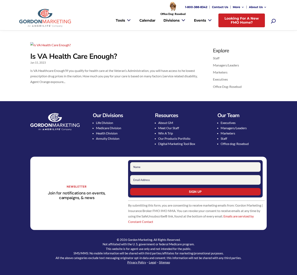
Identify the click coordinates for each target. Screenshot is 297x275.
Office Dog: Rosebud (227, 86)
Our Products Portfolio (174, 138)
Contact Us (220, 7)
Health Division (107, 133)
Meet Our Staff (168, 128)
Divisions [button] (171, 20)
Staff (216, 58)
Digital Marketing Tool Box (176, 144)
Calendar (147, 20)
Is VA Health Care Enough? (73, 56)
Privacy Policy (136, 262)
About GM (165, 123)
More (236, 7)
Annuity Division (107, 138)
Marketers (220, 72)
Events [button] (200, 20)
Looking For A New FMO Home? (241, 20)
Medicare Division (108, 128)
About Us (256, 7)
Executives (220, 79)
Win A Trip (165, 133)
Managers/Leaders (226, 65)
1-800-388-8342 (196, 7)
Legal (152, 262)
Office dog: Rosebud (235, 144)
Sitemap (164, 262)
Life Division (104, 123)
